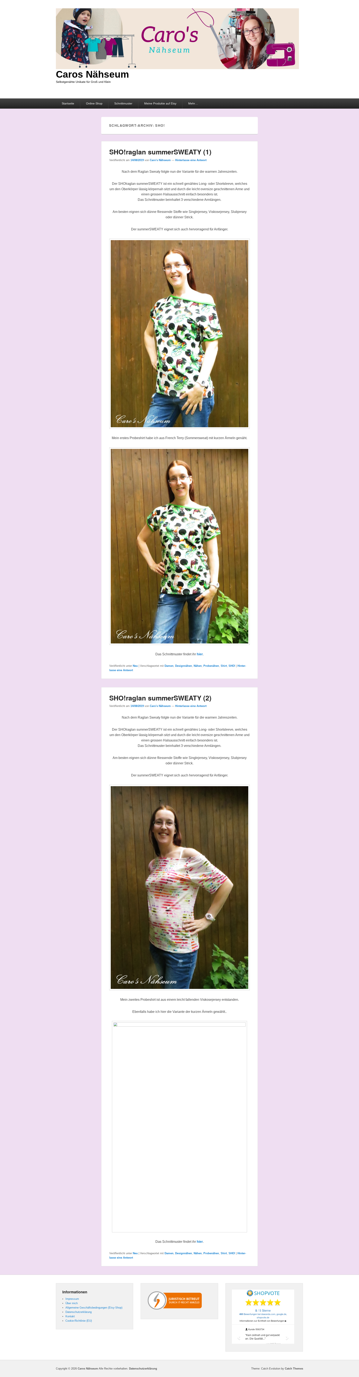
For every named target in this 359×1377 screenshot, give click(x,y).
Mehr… (193, 103)
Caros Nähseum (92, 74)
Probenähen (211, 665)
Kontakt (70, 1316)
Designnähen (183, 665)
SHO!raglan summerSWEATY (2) (160, 698)
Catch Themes (294, 1368)
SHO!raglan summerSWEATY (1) (160, 151)
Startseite (68, 103)
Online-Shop (94, 103)
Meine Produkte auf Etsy (160, 103)
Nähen (198, 665)
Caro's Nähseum (160, 160)
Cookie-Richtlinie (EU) (78, 1320)
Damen (169, 665)
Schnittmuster (123, 103)
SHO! (232, 665)
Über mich (71, 1303)
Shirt (224, 665)
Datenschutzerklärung (78, 1312)
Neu (135, 665)
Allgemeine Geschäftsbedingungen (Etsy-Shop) (93, 1307)
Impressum (72, 1298)
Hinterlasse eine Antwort (191, 160)
